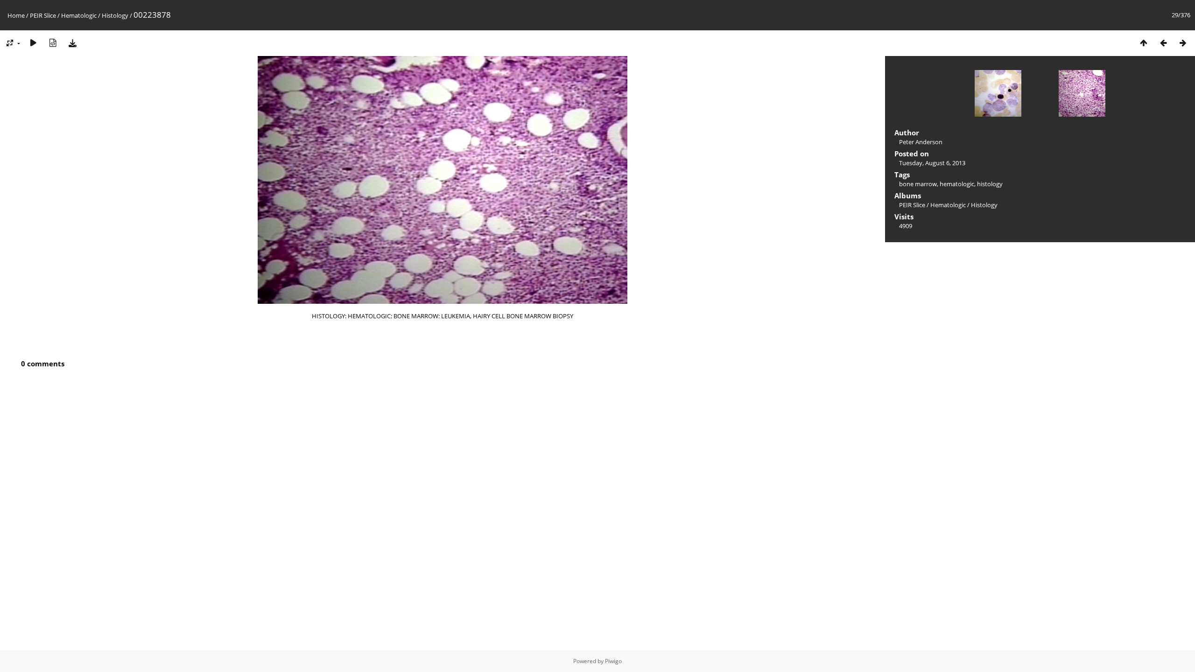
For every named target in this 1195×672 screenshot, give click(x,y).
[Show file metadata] (53, 42)
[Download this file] (72, 42)
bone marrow (918, 184)
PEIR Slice (43, 15)
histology (990, 184)
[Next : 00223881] (1183, 42)
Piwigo (613, 661)
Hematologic (79, 15)
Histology (115, 15)
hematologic (957, 184)
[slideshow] (33, 42)
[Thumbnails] (1143, 42)
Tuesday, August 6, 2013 (932, 163)
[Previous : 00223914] (1163, 42)
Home (16, 15)
